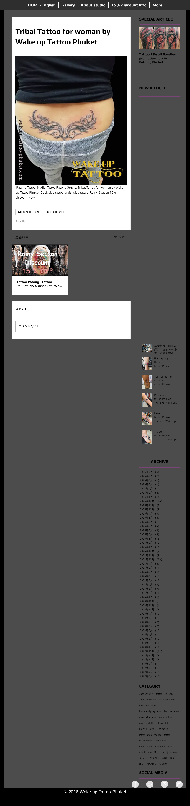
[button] (68, 5)
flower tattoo (164, 723)
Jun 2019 (20, 221)
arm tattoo (169, 699)
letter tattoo (145, 735)
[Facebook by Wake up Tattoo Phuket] (135, 784)
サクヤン (159, 752)
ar (160, 699)
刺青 (164, 758)
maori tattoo (145, 740)
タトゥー (171, 752)
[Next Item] (174, 38)
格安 (141, 764)
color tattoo (165, 717)
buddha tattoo (171, 711)
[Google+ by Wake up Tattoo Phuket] (149, 784)
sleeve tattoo (146, 746)
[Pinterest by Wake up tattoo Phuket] (164, 784)
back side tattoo (55, 212)
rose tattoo (160, 740)
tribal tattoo (145, 752)
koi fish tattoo (147, 729)
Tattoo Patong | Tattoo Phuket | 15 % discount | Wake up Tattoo (40, 284)
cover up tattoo (147, 723)
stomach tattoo (163, 746)
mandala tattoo (162, 735)
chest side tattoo (148, 717)
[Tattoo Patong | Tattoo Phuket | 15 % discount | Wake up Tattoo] (40, 260)
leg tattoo (163, 729)
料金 (172, 758)
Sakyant (169, 694)
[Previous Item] (145, 38)
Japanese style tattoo (150, 694)
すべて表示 (120, 237)
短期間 (163, 764)
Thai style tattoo (147, 699)
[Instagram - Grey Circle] (179, 784)
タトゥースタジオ (149, 758)
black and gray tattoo (29, 212)
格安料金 (152, 764)
